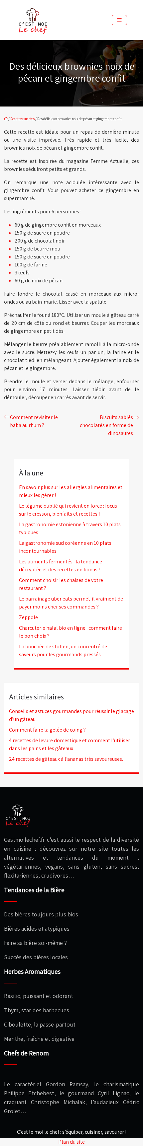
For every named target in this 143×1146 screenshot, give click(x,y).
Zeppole (28, 617)
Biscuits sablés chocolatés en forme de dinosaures (106, 425)
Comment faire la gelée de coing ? (47, 729)
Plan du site (71, 1141)
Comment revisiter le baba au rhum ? (34, 421)
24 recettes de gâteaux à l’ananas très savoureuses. (66, 758)
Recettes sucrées (22, 118)
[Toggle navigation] (119, 20)
